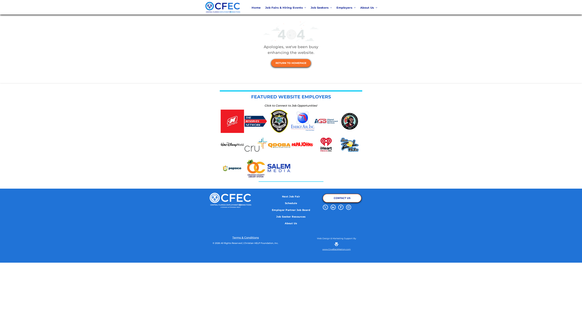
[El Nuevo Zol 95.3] (349, 144)
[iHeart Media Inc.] (326, 144)
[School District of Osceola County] (349, 121)
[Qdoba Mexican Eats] (279, 144)
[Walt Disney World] (232, 144)
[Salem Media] (279, 168)
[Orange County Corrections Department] (279, 121)
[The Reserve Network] (256, 121)
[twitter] (325, 208)
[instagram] (348, 208)
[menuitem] (256, 8)
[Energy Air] (302, 121)
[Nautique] (232, 121)
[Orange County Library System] (256, 168)
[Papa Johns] (302, 144)
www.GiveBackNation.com (336, 249)
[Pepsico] (232, 168)
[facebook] (340, 208)
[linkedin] (333, 208)
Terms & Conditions (245, 237)
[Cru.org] (256, 144)
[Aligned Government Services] (326, 121)
